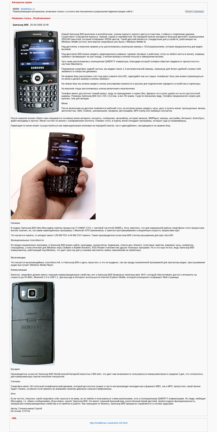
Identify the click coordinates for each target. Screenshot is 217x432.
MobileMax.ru (28, 9)
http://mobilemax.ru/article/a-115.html (108, 423)
